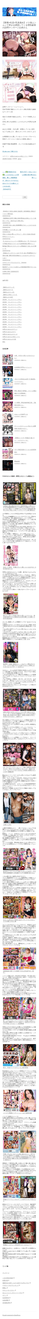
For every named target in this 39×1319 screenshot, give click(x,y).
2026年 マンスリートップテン (12, 327)
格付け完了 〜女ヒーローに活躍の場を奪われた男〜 (28, 174)
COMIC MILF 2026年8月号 (10, 271)
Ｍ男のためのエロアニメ (9, 329)
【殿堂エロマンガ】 (8, 292)
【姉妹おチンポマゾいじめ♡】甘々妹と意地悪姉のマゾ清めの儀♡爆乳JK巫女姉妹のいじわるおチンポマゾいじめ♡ (19, 255)
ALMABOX (5, 1298)
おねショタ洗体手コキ (21, 414)
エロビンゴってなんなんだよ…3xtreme (14, 262)
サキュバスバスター (8, 1290)
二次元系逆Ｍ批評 (7, 1278)
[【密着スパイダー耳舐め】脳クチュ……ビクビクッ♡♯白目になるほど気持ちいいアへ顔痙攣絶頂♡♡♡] (7, 442)
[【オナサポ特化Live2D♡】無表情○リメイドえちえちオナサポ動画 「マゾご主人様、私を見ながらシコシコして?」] (7, 383)
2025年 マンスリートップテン (12, 324)
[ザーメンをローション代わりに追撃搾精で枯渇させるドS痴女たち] (7, 430)
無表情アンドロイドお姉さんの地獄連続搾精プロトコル (19, 267)
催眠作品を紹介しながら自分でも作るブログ (16, 1283)
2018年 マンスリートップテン (12, 307)
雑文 (3, 342)
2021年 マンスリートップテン (12, 314)
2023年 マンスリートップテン (12, 319)
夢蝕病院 (17, 461)
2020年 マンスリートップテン (12, 312)
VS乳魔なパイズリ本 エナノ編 (11, 230)
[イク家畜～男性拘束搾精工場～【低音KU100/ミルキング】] (7, 406)
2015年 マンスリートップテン (12, 299)
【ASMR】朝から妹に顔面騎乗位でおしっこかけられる (19, 225)
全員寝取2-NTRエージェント (23, 367)
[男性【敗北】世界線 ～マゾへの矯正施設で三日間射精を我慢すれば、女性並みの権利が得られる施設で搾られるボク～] (7, 395)
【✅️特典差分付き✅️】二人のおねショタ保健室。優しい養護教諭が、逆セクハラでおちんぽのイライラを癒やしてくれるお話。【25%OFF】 (10, 180)
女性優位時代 (6, 1303)
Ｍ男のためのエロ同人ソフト (19, 156)
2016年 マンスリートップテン (12, 302)
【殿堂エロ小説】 (7, 297)
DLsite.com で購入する (10, 151)
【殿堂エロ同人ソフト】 (9, 294)
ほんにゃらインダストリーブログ (12, 1293)
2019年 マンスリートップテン (12, 309)
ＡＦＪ (4, 1295)
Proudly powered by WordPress (11, 1315)
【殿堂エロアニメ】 (8, 287)
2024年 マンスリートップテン (12, 322)
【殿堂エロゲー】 (7, 290)
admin (19, 159)
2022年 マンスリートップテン (12, 317)
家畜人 (4, 1288)
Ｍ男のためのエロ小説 (9, 339)
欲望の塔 (5, 1280)
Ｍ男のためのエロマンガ (9, 334)
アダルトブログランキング (10, 1285)
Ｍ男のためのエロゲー (9, 332)
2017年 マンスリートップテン (12, 304)
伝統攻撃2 (5, 1300)
